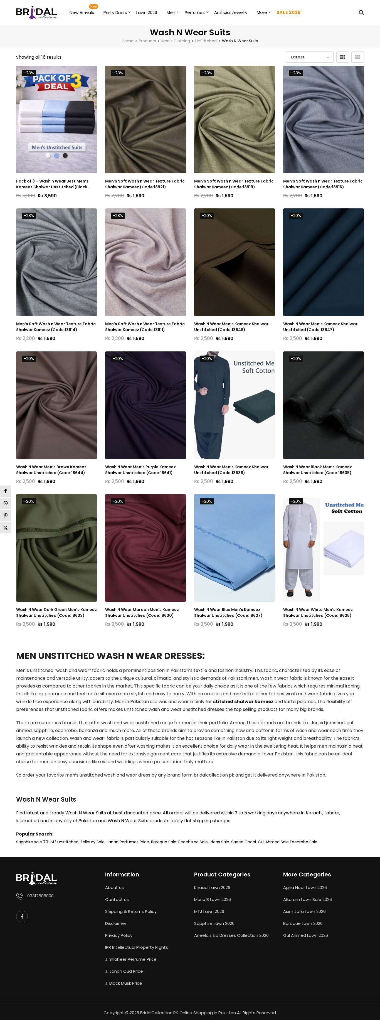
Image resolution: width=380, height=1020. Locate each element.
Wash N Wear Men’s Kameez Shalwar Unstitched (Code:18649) (231, 326)
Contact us (117, 899)
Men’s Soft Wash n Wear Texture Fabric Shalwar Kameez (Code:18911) (145, 326)
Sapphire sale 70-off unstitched (47, 842)
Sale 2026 (289, 12)
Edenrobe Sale (303, 842)
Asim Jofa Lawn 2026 (304, 911)
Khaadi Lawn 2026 (212, 887)
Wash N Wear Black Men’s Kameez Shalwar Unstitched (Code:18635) (317, 469)
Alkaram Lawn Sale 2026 (307, 899)
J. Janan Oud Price (124, 971)
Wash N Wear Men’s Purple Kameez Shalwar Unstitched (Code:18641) (140, 469)
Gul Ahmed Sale (273, 842)
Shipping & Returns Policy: (131, 911)
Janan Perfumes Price (128, 842)
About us (114, 887)
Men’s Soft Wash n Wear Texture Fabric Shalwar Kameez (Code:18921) (145, 184)
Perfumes (195, 12)
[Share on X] (5, 527)
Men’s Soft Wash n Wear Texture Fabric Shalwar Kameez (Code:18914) (56, 326)
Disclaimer (115, 923)
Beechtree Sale (193, 842)
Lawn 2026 (146, 12)
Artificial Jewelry (230, 12)
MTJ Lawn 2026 (209, 911)
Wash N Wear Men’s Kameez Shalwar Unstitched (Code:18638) (231, 469)
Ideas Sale (219, 842)
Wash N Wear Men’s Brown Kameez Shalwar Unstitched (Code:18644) (51, 469)
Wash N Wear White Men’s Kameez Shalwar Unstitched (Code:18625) (318, 612)
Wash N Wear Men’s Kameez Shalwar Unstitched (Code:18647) (320, 326)
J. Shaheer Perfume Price (131, 959)
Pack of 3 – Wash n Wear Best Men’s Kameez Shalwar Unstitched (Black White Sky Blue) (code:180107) (52, 184)
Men (171, 12)
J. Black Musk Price (123, 983)
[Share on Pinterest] (5, 515)
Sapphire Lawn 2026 (214, 923)
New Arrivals (82, 12)
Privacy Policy (118, 935)
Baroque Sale (163, 842)
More (262, 12)
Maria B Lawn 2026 (212, 899)
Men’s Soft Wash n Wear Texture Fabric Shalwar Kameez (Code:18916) (323, 184)
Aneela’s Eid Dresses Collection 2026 (231, 935)
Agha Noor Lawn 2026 (305, 887)
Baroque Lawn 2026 (303, 923)
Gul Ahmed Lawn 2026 (305, 935)
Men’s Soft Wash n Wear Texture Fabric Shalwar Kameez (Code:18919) (234, 184)
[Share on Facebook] (5, 491)
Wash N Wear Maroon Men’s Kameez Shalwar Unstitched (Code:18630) (142, 612)
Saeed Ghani (243, 842)
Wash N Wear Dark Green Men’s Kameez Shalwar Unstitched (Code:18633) (56, 612)
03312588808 (40, 896)
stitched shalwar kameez (243, 701)
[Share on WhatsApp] (5, 503)
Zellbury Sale (92, 842)
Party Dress (115, 12)
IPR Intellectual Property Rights (136, 947)
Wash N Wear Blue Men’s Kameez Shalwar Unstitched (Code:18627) (228, 612)
